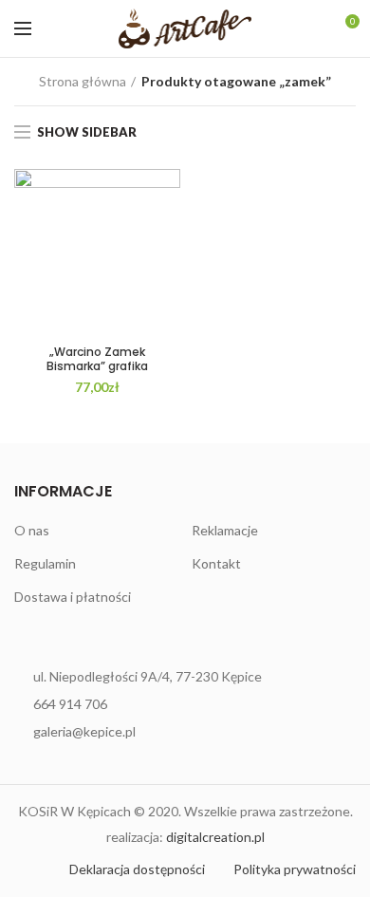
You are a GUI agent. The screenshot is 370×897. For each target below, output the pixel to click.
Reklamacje (225, 530)
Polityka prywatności (294, 869)
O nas (31, 530)
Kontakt (216, 563)
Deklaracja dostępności (137, 869)
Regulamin (45, 563)
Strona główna (82, 81)
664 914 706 (70, 704)
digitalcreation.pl (215, 837)
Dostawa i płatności (72, 597)
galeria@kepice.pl (84, 731)
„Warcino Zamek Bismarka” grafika (97, 359)
